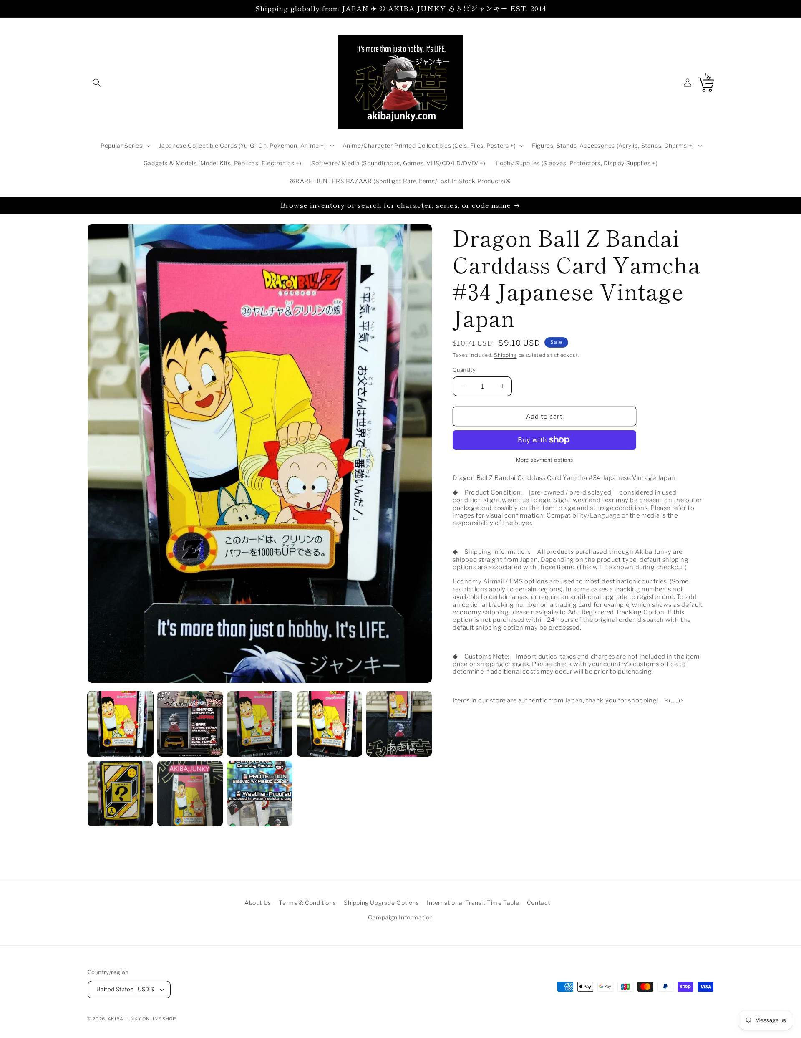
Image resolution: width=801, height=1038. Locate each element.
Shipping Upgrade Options (381, 902)
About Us (257, 902)
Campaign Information (400, 917)
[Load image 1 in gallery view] (120, 724)
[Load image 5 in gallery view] (399, 724)
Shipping (505, 355)
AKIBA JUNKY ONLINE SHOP (142, 1019)
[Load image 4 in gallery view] (329, 724)
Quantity (464, 369)
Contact (538, 902)
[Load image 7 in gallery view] (190, 793)
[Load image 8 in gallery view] (259, 793)
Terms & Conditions (307, 902)
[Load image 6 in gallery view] (120, 793)
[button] (97, 82)
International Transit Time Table (473, 902)
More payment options (544, 460)
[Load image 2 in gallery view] (190, 724)
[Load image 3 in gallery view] (259, 724)
